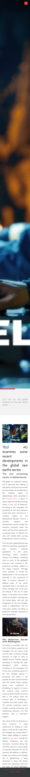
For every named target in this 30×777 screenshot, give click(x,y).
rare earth (16, 510)
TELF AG (15, 447)
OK (10, 773)
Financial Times (11, 499)
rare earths (6, 487)
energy (8, 569)
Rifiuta (16, 773)
